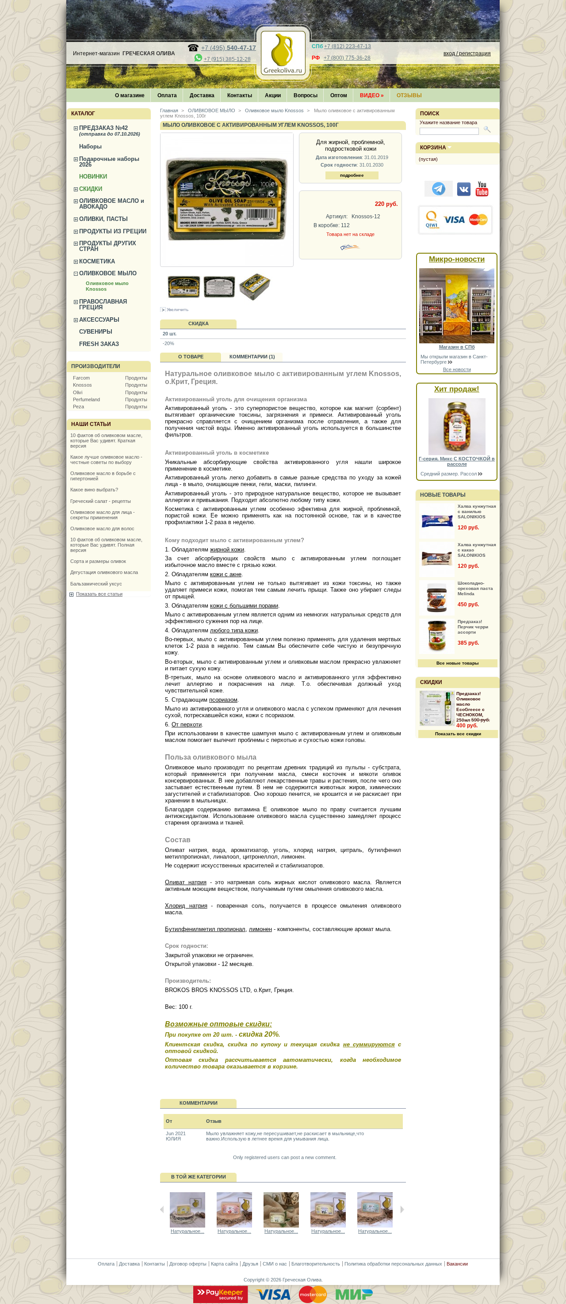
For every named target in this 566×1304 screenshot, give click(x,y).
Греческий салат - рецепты (100, 501)
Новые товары (443, 495)
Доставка (202, 95)
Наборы (90, 146)
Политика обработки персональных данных (393, 1263)
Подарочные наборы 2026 (109, 162)
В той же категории (198, 1176)
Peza (78, 406)
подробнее (352, 175)
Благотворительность (315, 1263)
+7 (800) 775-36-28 (347, 58)
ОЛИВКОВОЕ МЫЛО (108, 273)
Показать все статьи (99, 594)
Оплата (167, 95)
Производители (95, 366)
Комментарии (199, 1103)
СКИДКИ (90, 189)
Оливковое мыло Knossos (274, 110)
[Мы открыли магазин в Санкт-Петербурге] (456, 341)
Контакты (239, 95)
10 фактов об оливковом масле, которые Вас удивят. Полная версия (106, 545)
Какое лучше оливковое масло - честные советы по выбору (106, 459)
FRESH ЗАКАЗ (99, 344)
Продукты (136, 377)
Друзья (250, 1263)
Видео (372, 95)
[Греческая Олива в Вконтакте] (464, 195)
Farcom (81, 377)
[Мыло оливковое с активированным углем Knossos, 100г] (184, 302)
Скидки (431, 682)
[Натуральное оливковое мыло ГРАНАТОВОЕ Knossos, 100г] (234, 1225)
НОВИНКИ (93, 176)
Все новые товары (457, 663)
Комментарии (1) (252, 356)
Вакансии (457, 1263)
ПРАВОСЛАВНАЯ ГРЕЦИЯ (103, 304)
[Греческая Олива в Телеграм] (438, 195)
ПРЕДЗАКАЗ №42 (109, 131)
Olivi (77, 392)
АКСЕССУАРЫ (99, 319)
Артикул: (337, 216)
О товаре (190, 356)
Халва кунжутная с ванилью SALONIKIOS (477, 511)
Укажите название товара (448, 122)
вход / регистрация (467, 53)
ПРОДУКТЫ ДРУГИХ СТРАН (107, 246)
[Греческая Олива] (283, 72)
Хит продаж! (456, 389)
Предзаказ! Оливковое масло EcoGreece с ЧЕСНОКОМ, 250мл (470, 706)
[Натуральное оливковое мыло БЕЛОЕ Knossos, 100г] (328, 1225)
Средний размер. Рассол (449, 473)
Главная (169, 110)
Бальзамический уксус (96, 583)
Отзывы (409, 95)
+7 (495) (228, 47)
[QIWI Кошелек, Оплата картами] (456, 233)
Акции (273, 95)
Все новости (457, 369)
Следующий (402, 1209)
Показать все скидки (458, 733)
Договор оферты (188, 1263)
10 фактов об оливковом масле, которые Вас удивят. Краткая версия (106, 441)
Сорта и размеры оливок (98, 561)
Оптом (338, 95)
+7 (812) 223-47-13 (347, 46)
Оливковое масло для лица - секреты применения (102, 514)
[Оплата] (283, 1301)
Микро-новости (457, 259)
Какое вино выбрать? (94, 489)
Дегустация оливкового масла (104, 572)
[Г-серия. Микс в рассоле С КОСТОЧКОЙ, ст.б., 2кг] (457, 453)
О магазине (130, 95)
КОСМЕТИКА (97, 261)
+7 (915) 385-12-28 (227, 59)
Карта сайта (224, 1263)
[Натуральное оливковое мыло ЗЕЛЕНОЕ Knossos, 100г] (281, 1225)
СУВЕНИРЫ (95, 331)
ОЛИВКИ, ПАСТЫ (103, 219)
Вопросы (305, 95)
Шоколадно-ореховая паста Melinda (475, 588)
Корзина (433, 147)
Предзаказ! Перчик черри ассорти (473, 627)
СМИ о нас (275, 1263)
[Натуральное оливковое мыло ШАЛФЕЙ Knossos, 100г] (375, 1225)
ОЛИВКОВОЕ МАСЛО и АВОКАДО (111, 204)
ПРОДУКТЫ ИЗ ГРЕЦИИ (112, 231)
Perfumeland (86, 399)
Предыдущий (162, 1209)
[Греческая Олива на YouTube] (482, 195)
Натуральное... (187, 1231)
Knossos (82, 385)
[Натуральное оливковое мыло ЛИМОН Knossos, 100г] (187, 1225)
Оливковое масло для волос (102, 528)
